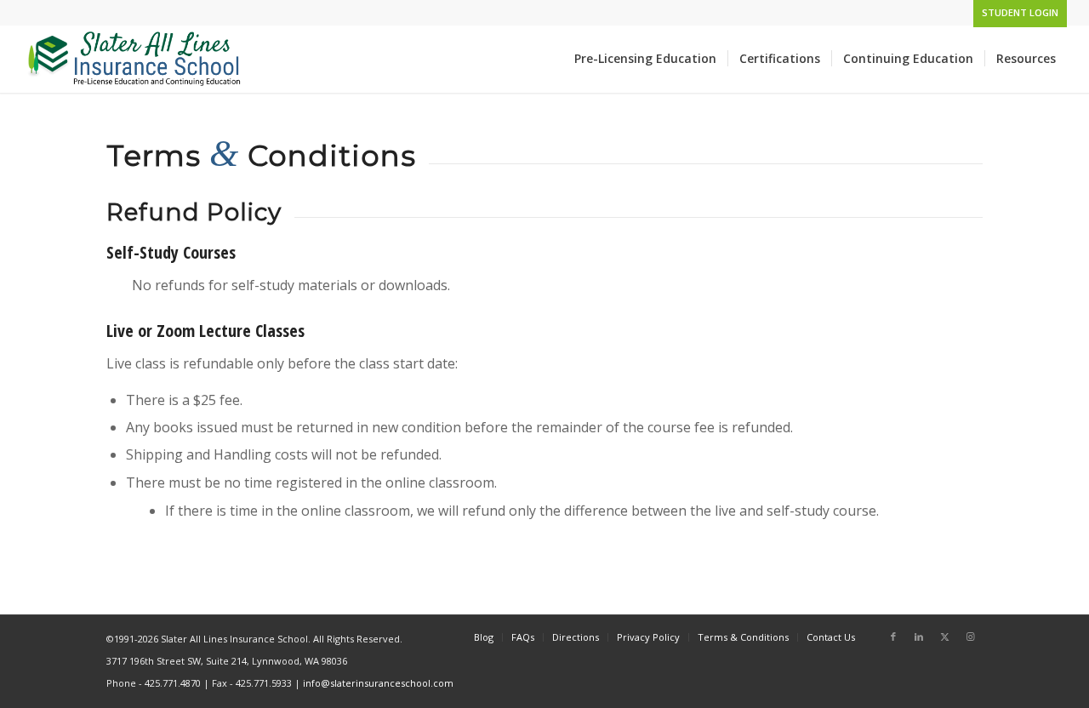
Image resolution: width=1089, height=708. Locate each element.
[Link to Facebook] (893, 636)
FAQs (522, 637)
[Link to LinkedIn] (919, 636)
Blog (483, 637)
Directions (575, 637)
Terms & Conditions (743, 637)
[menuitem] (1016, 13)
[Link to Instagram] (970, 636)
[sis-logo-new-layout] (135, 59)
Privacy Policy (648, 637)
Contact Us (831, 637)
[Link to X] (944, 636)
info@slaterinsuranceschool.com (378, 683)
